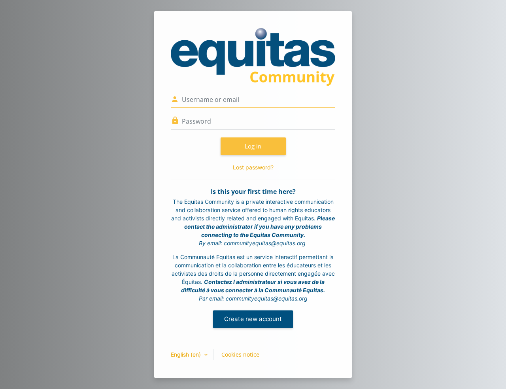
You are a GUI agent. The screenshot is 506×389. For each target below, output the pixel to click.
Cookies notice (240, 354)
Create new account (253, 319)
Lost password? (253, 167)
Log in (253, 146)
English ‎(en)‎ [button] (186, 354)
